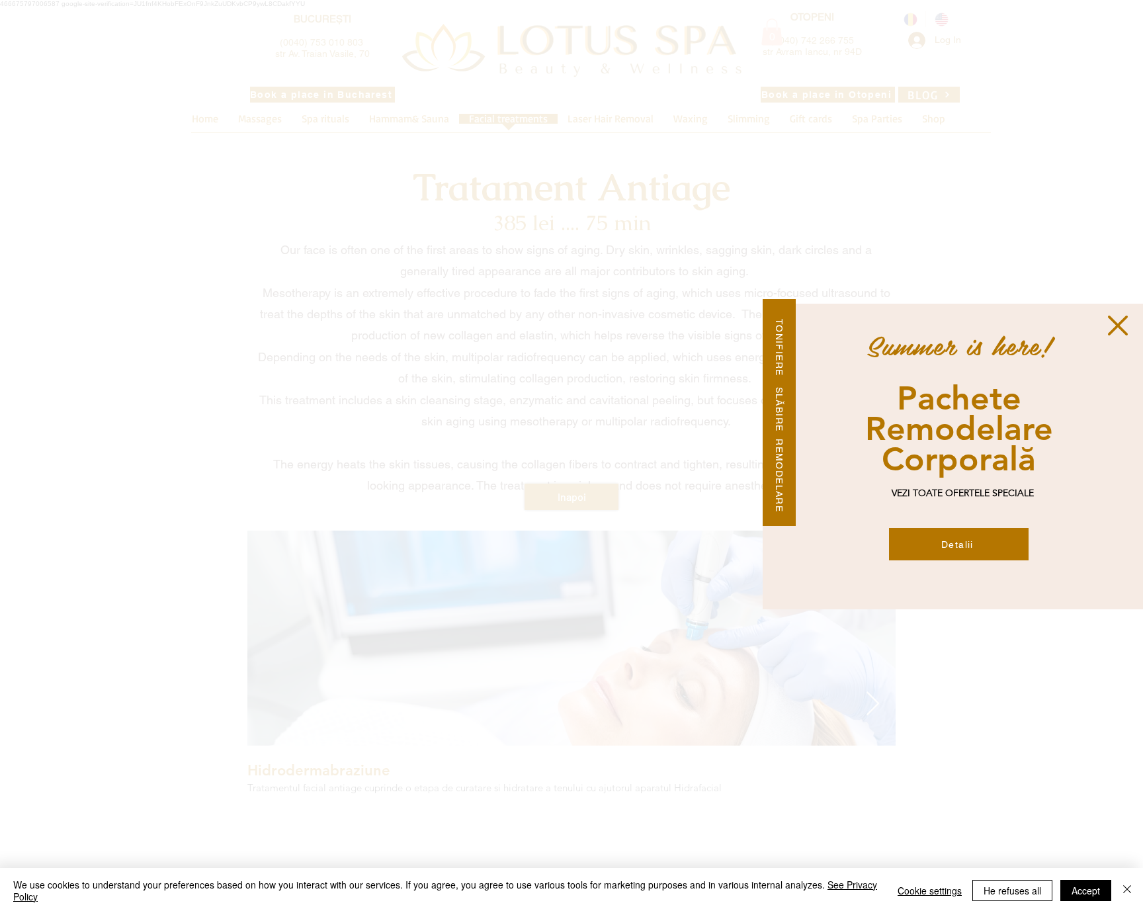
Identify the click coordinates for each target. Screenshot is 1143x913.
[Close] (1127, 890)
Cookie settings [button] (930, 890)
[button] (1118, 325)
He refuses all (1012, 890)
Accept (1086, 890)
